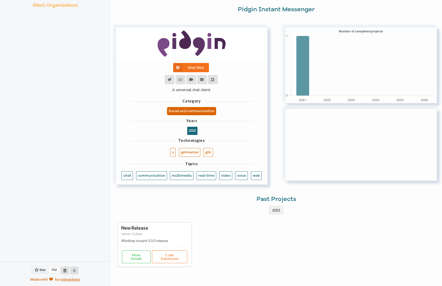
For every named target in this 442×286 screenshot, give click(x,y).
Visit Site (196, 67)
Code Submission (170, 257)
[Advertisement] (361, 145)
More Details (136, 257)
